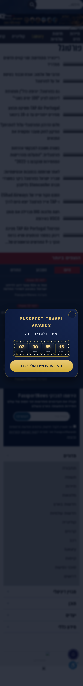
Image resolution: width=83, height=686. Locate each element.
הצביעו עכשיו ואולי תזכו (41, 366)
